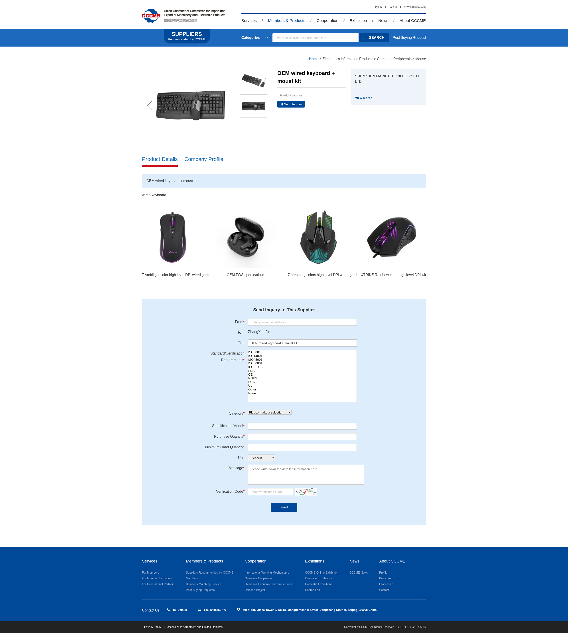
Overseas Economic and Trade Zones (269, 584)
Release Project (255, 590)
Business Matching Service (203, 584)
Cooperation (327, 20)
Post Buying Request (409, 37)
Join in (393, 7)
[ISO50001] (302, 363)
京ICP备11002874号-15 (411, 627)
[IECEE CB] (302, 367)
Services (249, 20)
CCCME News (358, 572)
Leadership (386, 584)
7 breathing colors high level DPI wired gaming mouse (330, 275)
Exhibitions (314, 561)
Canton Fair (312, 590)
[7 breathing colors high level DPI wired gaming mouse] (318, 237)
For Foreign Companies (157, 578)
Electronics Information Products (347, 59)
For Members (150, 572)
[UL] (302, 386)
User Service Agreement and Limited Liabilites (195, 627)
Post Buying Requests (200, 590)
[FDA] (302, 371)
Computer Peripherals (394, 59)
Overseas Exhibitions (319, 578)
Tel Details (180, 609)
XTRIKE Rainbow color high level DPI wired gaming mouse (407, 275)
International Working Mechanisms (267, 572)
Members (192, 578)
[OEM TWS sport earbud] (245, 237)
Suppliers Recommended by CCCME (209, 572)
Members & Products (286, 20)
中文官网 (409, 7)
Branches (385, 578)
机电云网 (420, 7)
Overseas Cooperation (259, 578)
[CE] (302, 374)
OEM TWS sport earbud (245, 275)
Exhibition (358, 20)
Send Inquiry (293, 104)
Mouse (420, 59)
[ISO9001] (302, 352)
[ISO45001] (302, 360)
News (383, 20)
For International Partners (158, 584)
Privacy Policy (153, 627)
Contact (384, 590)
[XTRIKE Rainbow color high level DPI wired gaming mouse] (391, 237)
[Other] (302, 389)
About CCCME (413, 20)
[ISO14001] (302, 356)
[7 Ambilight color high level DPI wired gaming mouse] (172, 237)
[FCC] (302, 382)
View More (363, 98)
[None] (302, 393)
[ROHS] (302, 378)
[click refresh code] (305, 492)
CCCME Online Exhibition (321, 572)
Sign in (377, 7)
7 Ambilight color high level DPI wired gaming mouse (183, 275)
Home (314, 59)
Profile (383, 572)
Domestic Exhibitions (318, 584)
